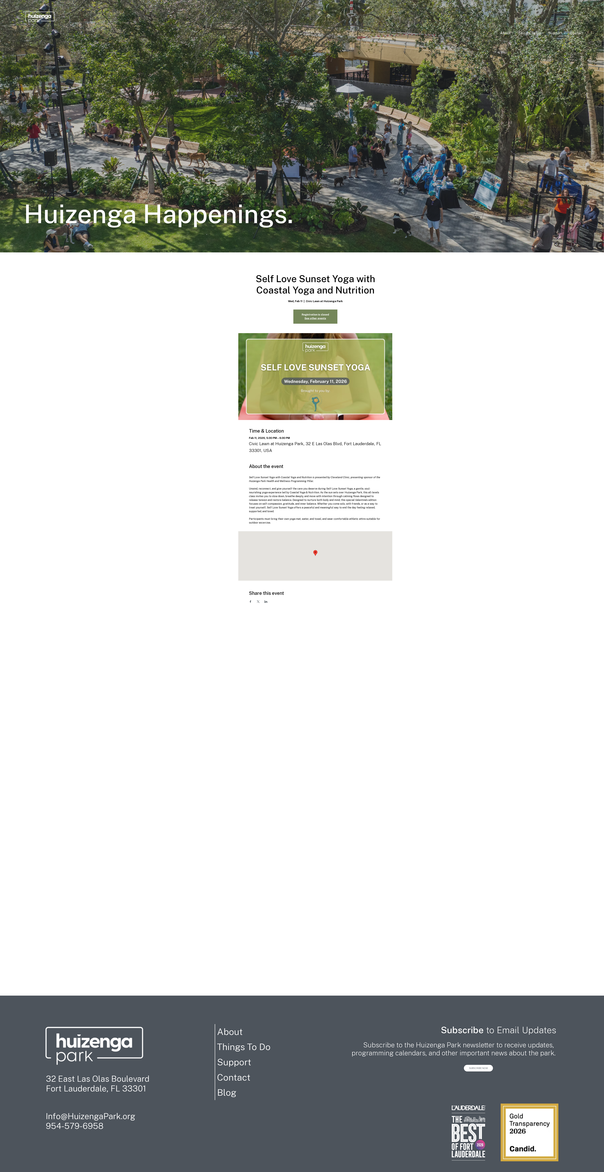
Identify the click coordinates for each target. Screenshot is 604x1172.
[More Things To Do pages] (543, 33)
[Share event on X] (258, 601)
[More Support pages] (564, 33)
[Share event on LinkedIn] (265, 601)
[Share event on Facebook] (250, 601)
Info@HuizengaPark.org (90, 1116)
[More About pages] (513, 33)
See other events (315, 318)
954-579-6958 (74, 1126)
